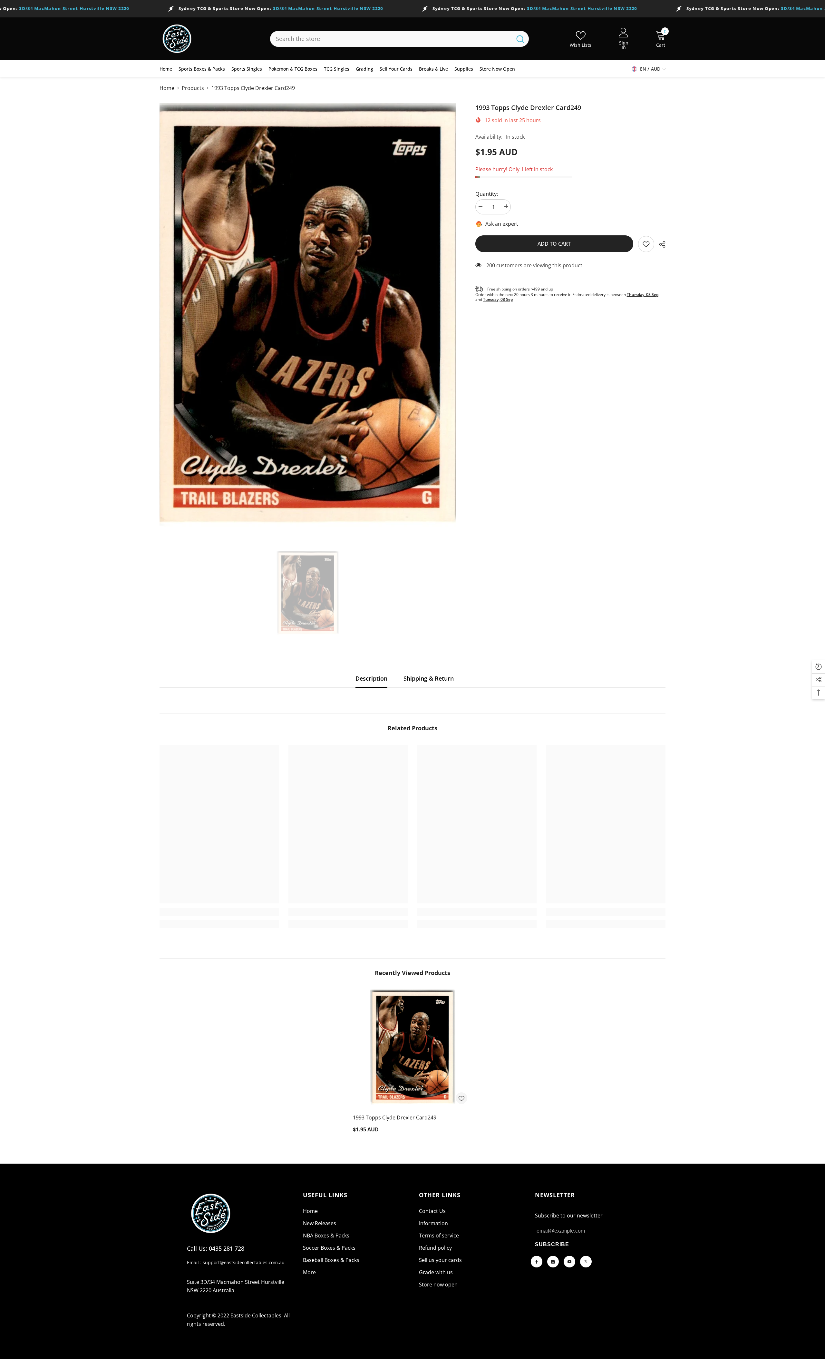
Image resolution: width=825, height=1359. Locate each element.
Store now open (438, 1284)
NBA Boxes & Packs (326, 1235)
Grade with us (436, 1272)
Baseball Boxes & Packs (331, 1260)
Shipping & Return (428, 678)
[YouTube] (569, 1261)
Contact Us (432, 1211)
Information (433, 1223)
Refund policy (435, 1247)
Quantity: (486, 193)
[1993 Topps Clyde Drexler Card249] (412, 1049)
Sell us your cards (440, 1260)
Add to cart (554, 243)
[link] (646, 244)
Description (371, 678)
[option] (308, 322)
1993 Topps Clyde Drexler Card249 (394, 1117)
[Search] (399, 39)
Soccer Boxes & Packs (329, 1247)
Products (193, 88)
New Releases (319, 1223)
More (309, 1272)
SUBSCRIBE (552, 1244)
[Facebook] (536, 1261)
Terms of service (439, 1235)
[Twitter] (586, 1261)
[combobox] (391, 39)
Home (167, 88)
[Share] (659, 244)
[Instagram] (553, 1261)
